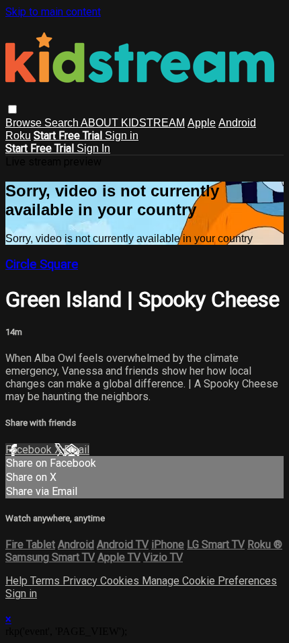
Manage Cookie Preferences (209, 580)
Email (76, 449)
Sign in (121, 135)
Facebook (29, 449)
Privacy (81, 580)
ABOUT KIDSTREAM (133, 122)
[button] (12, 109)
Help (17, 580)
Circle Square (41, 264)
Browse (24, 122)
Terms (46, 580)
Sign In (93, 148)
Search (62, 122)
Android (237, 122)
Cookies (121, 580)
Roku (18, 135)
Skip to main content (53, 11)
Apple (202, 122)
